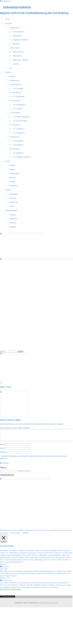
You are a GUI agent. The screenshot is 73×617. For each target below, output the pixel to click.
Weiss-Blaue (13, 194)
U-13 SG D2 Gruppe (20, 121)
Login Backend (52, 603)
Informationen (18, 32)
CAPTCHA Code (23, 471)
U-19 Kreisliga (18, 88)
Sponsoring (13, 202)
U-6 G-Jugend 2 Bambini (21, 157)
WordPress (41, 603)
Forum (11, 206)
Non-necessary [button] (5, 578)
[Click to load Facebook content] (1, 382)
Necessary (5, 566)
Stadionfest (13, 219)
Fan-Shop (12, 198)
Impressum (13, 185)
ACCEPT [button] (26, 533)
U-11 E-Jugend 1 (19, 129)
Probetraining (14, 80)
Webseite (3, 452)
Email (2, 448)
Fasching (12, 215)
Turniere (12, 223)
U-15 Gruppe (17, 109)
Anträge (12, 181)
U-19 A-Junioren (15, 84)
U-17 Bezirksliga (19, 96)
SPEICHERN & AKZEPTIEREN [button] (10, 589)
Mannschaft (17, 36)
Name (2, 444)
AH (10, 68)
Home (7, 19)
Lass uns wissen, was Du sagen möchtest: (15, 428)
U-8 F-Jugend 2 (18, 145)
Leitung (12, 169)
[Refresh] (3, 467)
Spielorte (12, 177)
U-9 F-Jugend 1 (18, 141)
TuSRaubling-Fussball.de (17, 7)
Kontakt (12, 165)
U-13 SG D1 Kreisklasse (21, 117)
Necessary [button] (3, 564)
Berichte (16, 44)
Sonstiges (12, 227)
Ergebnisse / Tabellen (20, 40)
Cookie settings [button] (15, 533)
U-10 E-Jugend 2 (19, 133)
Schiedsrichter (14, 173)
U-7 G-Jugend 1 (18, 153)
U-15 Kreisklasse (19, 104)
